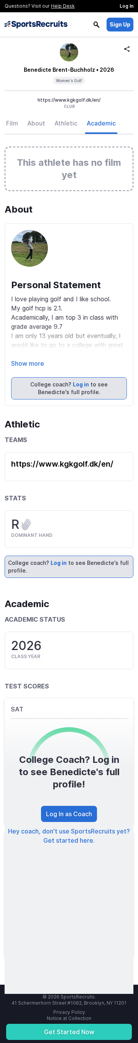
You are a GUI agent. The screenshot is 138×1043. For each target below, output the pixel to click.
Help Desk (63, 6)
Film (12, 123)
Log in (81, 384)
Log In (126, 6)
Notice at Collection (69, 1018)
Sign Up (120, 24)
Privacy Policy (69, 1012)
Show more (27, 363)
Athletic (65, 123)
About (36, 123)
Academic (101, 123)
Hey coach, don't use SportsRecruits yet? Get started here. (69, 835)
